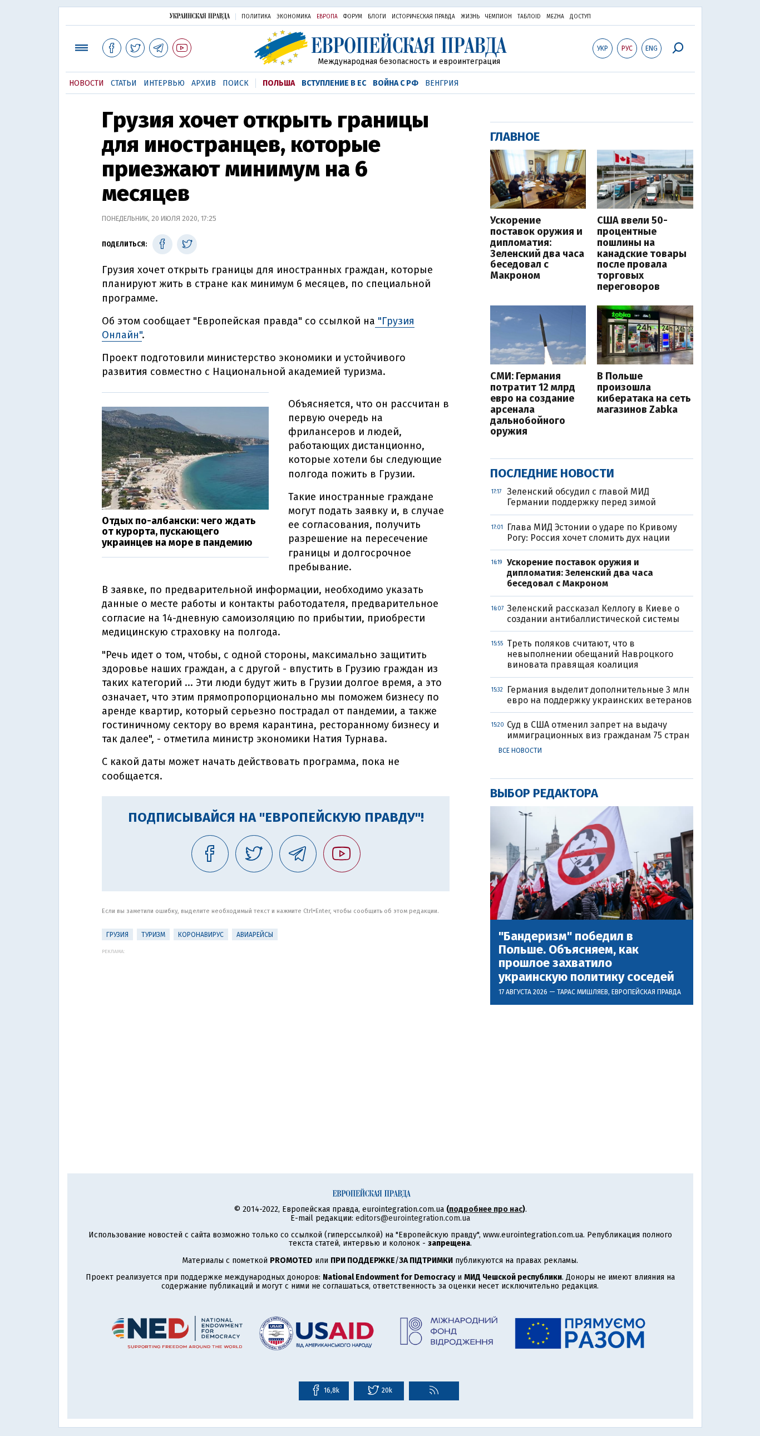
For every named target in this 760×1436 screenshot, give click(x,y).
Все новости (520, 750)
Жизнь (470, 16)
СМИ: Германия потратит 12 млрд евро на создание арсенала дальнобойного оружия (532, 404)
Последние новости (552, 473)
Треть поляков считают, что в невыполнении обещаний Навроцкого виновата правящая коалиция (590, 654)
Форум (352, 16)
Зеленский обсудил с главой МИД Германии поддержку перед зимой (581, 496)
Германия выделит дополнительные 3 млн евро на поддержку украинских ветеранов (599, 694)
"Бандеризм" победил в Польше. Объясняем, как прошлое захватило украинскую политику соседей (586, 957)
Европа (327, 16)
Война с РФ (395, 83)
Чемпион (498, 16)
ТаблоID (529, 16)
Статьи (124, 83)
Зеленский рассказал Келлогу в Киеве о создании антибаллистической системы (593, 613)
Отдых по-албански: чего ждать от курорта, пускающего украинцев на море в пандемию (179, 532)
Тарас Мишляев (582, 992)
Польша (279, 83)
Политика (256, 16)
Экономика (294, 16)
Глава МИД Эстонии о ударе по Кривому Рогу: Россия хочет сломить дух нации (592, 532)
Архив (203, 83)
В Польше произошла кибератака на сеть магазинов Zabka (644, 393)
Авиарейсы (254, 935)
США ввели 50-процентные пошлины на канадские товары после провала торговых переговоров (642, 254)
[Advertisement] (276, 1032)
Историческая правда (423, 16)
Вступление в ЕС (334, 83)
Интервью (164, 83)
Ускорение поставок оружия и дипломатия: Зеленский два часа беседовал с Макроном (537, 248)
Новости (86, 83)
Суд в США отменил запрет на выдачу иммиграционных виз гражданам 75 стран (598, 730)
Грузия (117, 935)
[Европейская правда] (380, 47)
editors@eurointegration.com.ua (413, 1218)
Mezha (555, 16)
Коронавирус (201, 935)
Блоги (377, 16)
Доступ (580, 16)
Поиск (236, 83)
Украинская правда (199, 16)
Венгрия (442, 83)
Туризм (153, 935)
